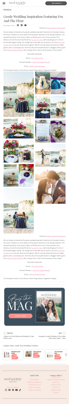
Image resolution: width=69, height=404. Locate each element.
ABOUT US (56, 382)
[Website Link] (13, 383)
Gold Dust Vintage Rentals (41, 62)
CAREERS (56, 393)
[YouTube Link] (16, 390)
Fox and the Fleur (37, 40)
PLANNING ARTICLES (34, 385)
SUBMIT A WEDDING (34, 390)
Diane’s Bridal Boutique (15, 50)
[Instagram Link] (6, 390)
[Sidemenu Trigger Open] (4, 3)
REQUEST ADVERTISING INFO (56, 379)
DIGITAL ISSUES (56, 385)
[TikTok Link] (20, 390)
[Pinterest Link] (13, 390)
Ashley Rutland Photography (56, 28)
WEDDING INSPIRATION (34, 382)
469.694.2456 (56, 377)
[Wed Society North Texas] (17, 3)
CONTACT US (56, 387)
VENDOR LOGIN (56, 390)
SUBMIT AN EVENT (34, 387)
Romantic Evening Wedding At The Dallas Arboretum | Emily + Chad (52, 337)
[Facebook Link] (9, 390)
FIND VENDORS (56, 3)
